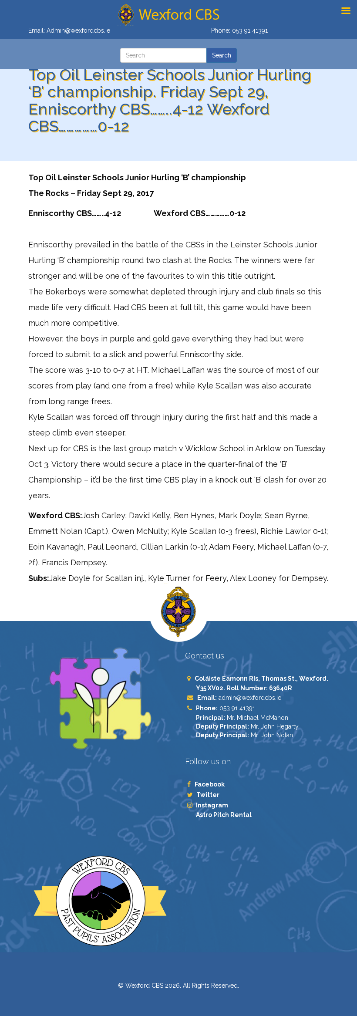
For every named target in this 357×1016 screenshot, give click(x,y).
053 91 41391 (250, 30)
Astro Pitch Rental (224, 814)
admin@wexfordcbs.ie (250, 697)
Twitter (207, 794)
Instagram (212, 805)
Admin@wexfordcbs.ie (78, 30)
